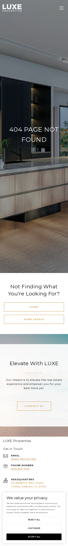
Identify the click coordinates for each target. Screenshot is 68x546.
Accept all (34, 537)
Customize (34, 528)
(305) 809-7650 (20, 469)
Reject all (34, 519)
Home (34, 307)
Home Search (34, 319)
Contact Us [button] (34, 406)
